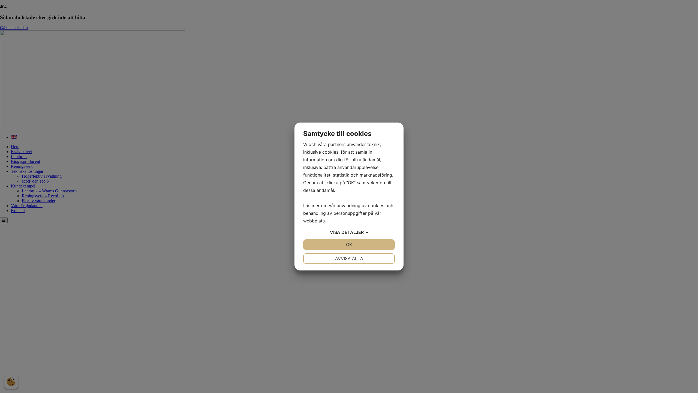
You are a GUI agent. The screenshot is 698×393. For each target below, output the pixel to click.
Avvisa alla (349, 258)
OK (349, 244)
